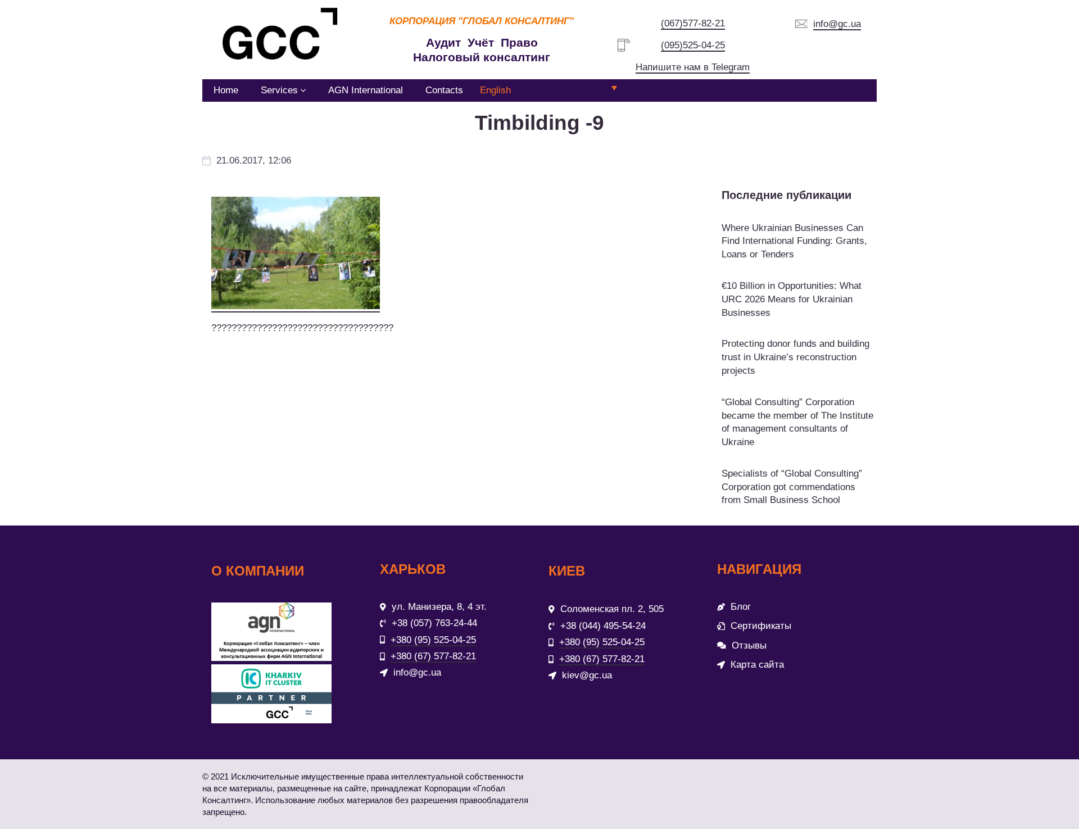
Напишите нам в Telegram (693, 67)
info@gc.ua (837, 24)
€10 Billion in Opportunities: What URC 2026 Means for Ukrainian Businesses (792, 299)
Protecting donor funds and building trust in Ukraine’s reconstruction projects (795, 357)
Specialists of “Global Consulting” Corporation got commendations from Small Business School (792, 487)
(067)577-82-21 (693, 23)
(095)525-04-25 (693, 45)
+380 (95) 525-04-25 (433, 640)
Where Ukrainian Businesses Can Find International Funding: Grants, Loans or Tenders (794, 241)
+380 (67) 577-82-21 (433, 656)
